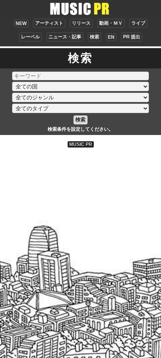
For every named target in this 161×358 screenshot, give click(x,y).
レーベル (30, 37)
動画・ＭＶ (111, 23)
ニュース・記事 (64, 37)
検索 (94, 37)
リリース (81, 23)
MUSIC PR (80, 144)
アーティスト (49, 23)
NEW (21, 23)
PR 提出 (131, 37)
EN (111, 37)
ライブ (138, 23)
